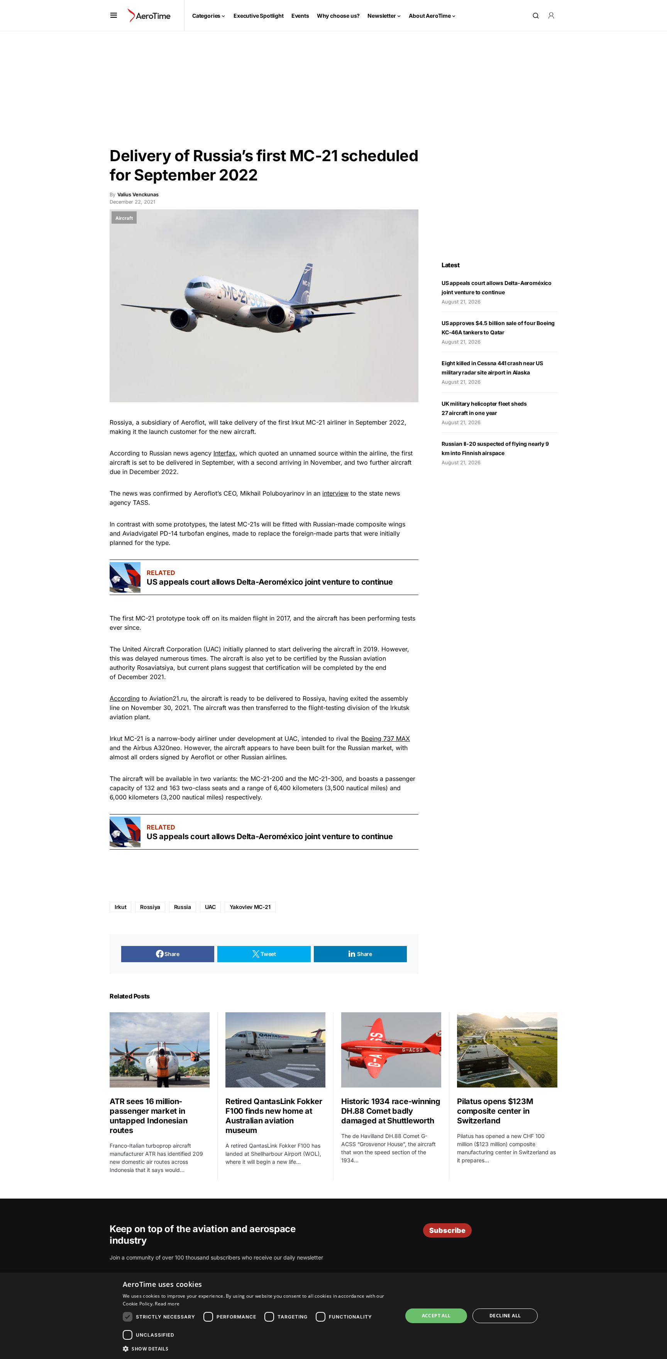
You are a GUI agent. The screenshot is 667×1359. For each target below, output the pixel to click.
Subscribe (447, 1230)
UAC (210, 907)
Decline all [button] (505, 1315)
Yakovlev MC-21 (250, 907)
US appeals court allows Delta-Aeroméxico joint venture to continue (270, 582)
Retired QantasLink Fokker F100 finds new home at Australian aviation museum (273, 1116)
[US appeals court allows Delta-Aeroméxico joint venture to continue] (125, 577)
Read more (167, 1303)
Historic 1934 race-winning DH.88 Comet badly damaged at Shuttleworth (390, 1111)
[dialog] (333, 1316)
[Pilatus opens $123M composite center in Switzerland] (507, 1050)
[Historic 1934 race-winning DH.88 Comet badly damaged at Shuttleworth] (391, 1049)
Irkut (120, 907)
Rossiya (150, 907)
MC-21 (315, 422)
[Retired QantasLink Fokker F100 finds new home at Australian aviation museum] (275, 1049)
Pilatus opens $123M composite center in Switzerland (495, 1111)
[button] (114, 15)
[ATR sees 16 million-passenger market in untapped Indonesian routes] (160, 1049)
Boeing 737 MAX (385, 738)
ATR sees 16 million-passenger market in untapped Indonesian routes (148, 1116)
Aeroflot (193, 422)
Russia (182, 907)
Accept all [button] (436, 1315)
